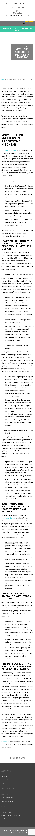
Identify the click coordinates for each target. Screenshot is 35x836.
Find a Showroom (7, 798)
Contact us (5, 742)
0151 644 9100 (19, 7)
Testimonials (5, 780)
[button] (28, 23)
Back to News (17, 758)
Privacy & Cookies (7, 801)
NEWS (3, 80)
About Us (4, 776)
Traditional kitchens (8, 150)
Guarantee (4, 794)
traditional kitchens (8, 518)
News (3, 783)
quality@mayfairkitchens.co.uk (10, 815)
